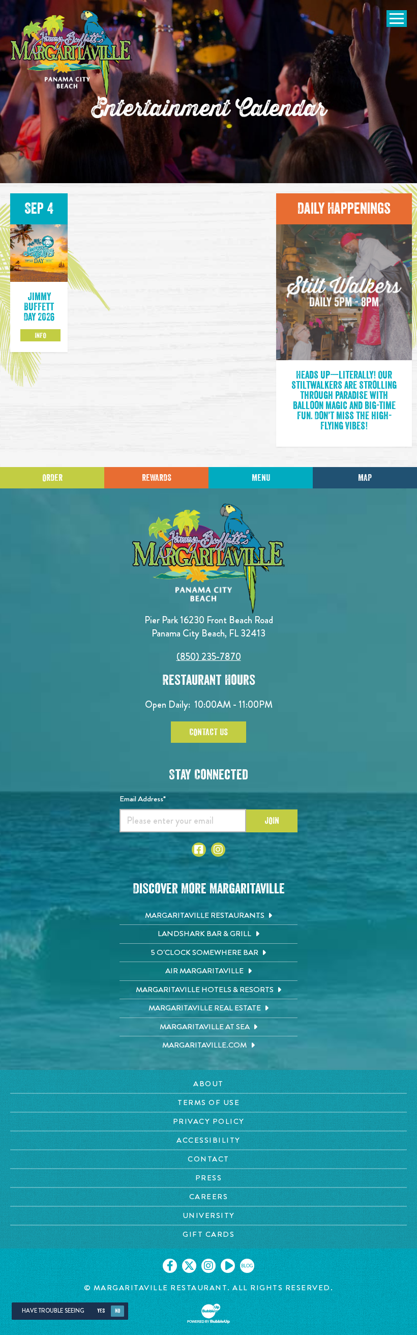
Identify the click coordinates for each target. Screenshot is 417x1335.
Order (52, 477)
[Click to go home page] (71, 54)
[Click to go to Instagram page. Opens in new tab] (218, 850)
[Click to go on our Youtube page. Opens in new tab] (228, 1266)
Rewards (156, 477)
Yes (101, 1311)
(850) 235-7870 (208, 656)
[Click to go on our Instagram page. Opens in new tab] (208, 1266)
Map (365, 477)
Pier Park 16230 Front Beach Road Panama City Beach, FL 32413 (208, 626)
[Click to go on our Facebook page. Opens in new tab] (170, 1266)
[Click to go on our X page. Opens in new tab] (189, 1266)
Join (271, 820)
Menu (261, 477)
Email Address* (143, 798)
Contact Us (208, 732)
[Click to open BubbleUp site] (208, 1313)
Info (40, 335)
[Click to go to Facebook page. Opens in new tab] (199, 850)
